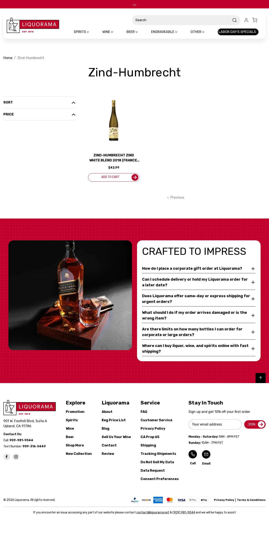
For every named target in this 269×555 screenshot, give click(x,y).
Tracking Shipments (158, 454)
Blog (105, 429)
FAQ (144, 412)
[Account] (246, 20)
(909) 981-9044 (184, 512)
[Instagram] (16, 456)
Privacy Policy (153, 429)
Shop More (75, 445)
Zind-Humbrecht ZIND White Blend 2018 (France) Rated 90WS (113, 158)
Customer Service (156, 420)
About (107, 412)
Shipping (148, 445)
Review (108, 454)
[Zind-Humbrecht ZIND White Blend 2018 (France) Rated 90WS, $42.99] (114, 120)
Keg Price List (114, 420)
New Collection (79, 454)
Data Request (153, 471)
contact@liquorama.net (152, 512)
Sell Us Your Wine (116, 437)
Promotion (75, 412)
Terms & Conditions (251, 499)
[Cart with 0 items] (257, 20)
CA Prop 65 (150, 437)
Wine (70, 429)
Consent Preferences (160, 479)
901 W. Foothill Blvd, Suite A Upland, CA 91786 (26, 423)
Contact (109, 445)
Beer (70, 437)
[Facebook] (6, 456)
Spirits (72, 420)
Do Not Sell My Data (157, 462)
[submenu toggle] (91, 31)
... (134, 4)
